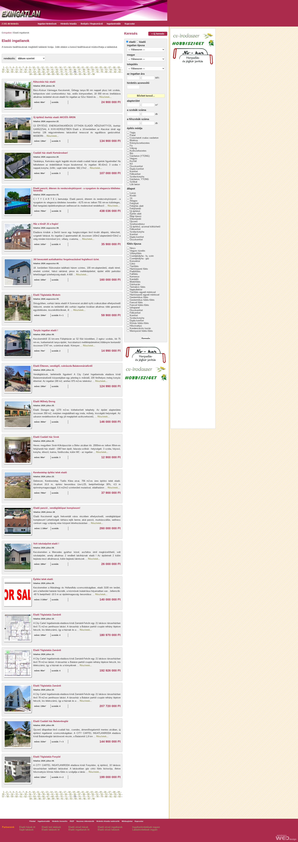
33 (16, 69)
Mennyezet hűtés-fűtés (141, 331)
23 (92, 67)
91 (62, 74)
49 (88, 69)
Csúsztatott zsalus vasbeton (144, 138)
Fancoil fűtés (136, 302)
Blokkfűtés (135, 281)
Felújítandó (135, 208)
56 (119, 69)
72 (70, 72)
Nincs (133, 248)
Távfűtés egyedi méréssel (143, 292)
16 (60, 67)
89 (53, 74)
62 (25, 72)
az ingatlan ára (136, 73)
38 (39, 69)
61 (21, 72)
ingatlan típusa (136, 45)
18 (69, 67)
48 (84, 69)
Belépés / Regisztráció (92, 24)
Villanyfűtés (136, 253)
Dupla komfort (137, 169)
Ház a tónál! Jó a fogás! (45, 224)
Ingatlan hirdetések (47, 24)
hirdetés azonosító (138, 82)
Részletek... (105, 97)
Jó (131, 198)
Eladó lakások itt (50, 829)
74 (79, 72)
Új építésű (135, 211)
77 (93, 72)
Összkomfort (136, 166)
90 (57, 74)
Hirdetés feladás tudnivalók (108, 821)
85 (35, 74)
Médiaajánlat (127, 821)
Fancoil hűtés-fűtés (139, 305)
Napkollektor (136, 289)
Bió (131, 153)
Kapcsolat (130, 24)
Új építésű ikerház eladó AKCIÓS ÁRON (54, 117)
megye (131, 54)
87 (44, 74)
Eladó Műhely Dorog (44, 401)
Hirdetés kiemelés (59, 821)
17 (65, 67)
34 (21, 69)
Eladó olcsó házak (78, 827)
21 (83, 67)
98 (93, 74)
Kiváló (133, 195)
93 (71, 74)
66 (43, 72)
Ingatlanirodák (114, 24)
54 (111, 69)
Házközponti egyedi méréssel (144, 294)
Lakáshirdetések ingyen (144, 829)
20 (78, 67)
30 (3, 69)
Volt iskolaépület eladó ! (46, 543)
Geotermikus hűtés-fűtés (142, 300)
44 (66, 69)
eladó (132, 41)
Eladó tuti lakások (51, 827)
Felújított (134, 203)
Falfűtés (134, 274)
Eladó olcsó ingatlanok (110, 827)
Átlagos (133, 200)
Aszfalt (133, 161)
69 (57, 72)
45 (70, 69)
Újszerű (133, 221)
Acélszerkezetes (138, 150)
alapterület (133, 100)
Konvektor (135, 261)
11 (38, 67)
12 (42, 67)
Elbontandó (135, 219)
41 (52, 69)
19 (74, 67)
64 (34, 72)
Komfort (134, 171)
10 (33, 67)
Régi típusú (135, 216)
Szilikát (133, 182)
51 (97, 69)
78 (97, 72)
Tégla (132, 132)
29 (118, 67)
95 (80, 74)
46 (75, 69)
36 (30, 69)
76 (88, 72)
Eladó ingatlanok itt (78, 829)
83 (119, 72)
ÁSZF (72, 821)
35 (25, 69)
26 (105, 67)
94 (75, 74)
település (132, 64)
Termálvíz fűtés (137, 287)
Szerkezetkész (137, 224)
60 (16, 72)
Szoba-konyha (137, 176)
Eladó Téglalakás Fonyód (46, 756)
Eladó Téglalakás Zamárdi (47, 614)
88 (48, 74)
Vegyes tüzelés (137, 250)
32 (12, 69)
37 (34, 69)
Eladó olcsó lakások (108, 829)
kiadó (142, 41)
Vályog (133, 148)
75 (84, 72)
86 (39, 74)
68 (52, 72)
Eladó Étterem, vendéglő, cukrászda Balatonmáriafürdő (62, 366)
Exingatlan (7, 33)
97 (89, 74)
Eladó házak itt (27, 827)
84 (30, 74)
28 (114, 67)
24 (96, 67)
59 (12, 72)
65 (39, 72)
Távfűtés (134, 266)
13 (47, 67)
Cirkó (132, 263)
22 (87, 67)
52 (102, 69)
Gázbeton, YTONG (139, 179)
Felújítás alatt (136, 206)
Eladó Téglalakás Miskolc (47, 295)
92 (66, 74)
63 (30, 72)
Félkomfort (135, 174)
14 (51, 67)
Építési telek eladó (43, 579)
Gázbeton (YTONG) (140, 156)
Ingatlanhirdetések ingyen (146, 827)
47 (79, 69)
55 (115, 69)
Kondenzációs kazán (140, 328)
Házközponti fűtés (139, 269)
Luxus (133, 193)
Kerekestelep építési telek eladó (50, 472)
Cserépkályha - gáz (139, 258)
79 (102, 72)
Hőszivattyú (136, 325)
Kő (131, 163)
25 (101, 67)
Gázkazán (135, 284)
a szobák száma (136, 109)
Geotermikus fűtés (139, 297)
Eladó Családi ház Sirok (46, 437)
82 (115, 72)
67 (48, 72)
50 (93, 69)
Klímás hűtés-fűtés (139, 323)
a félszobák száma (138, 119)
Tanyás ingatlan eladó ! (45, 330)
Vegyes (133, 158)
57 (3, 72)
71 (66, 72)
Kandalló (134, 279)
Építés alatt (135, 213)
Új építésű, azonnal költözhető (145, 226)
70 (61, 72)
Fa (131, 145)
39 (43, 69)
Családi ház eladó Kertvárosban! (50, 153)
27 (109, 67)
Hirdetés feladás (69, 24)
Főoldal (32, 821)
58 (7, 72)
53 (106, 69)
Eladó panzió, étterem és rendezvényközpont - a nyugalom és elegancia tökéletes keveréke (76, 189)
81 (111, 72)
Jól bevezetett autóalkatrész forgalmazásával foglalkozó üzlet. (66, 259)
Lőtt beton (135, 184)
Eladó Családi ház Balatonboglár (50, 721)
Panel (133, 135)
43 (61, 69)
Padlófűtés (135, 271)
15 (56, 67)
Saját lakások (26, 829)
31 (7, 69)
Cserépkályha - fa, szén (142, 256)
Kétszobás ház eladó (44, 82)
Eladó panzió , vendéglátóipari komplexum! (56, 508)
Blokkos (134, 140)
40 (48, 69)
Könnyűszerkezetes (140, 143)
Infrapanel (135, 307)
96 (84, 74)
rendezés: (10, 58)
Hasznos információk (85, 821)
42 (57, 69)
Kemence (134, 276)
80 (106, 72)
